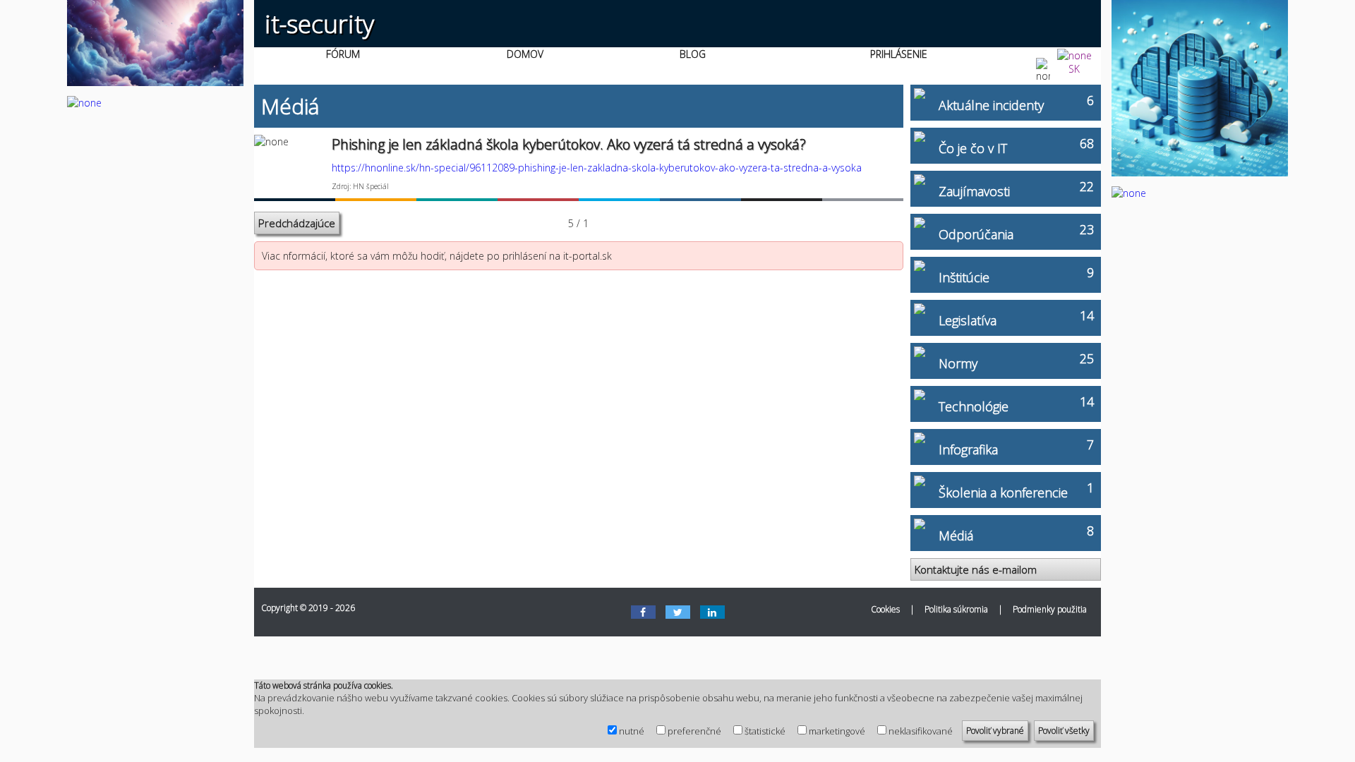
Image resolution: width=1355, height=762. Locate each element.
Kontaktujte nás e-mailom (976, 569)
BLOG (693, 54)
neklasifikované (921, 731)
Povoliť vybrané (995, 731)
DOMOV (525, 54)
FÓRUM (343, 54)
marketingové (837, 731)
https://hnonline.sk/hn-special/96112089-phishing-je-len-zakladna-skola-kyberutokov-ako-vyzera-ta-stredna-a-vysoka (597, 167)
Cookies (885, 609)
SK (1074, 68)
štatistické (765, 731)
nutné (631, 731)
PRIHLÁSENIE (898, 54)
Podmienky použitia (1050, 609)
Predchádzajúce (296, 223)
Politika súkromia (956, 609)
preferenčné (694, 731)
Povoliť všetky (1064, 731)
